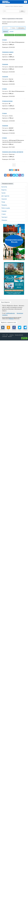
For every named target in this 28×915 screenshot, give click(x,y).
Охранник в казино (7, 52)
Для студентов (5, 196)
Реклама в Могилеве (19, 334)
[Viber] (19, 175)
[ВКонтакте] (10, 170)
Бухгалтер (4, 186)
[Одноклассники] (14, 170)
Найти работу (21, 27)
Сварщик (4, 211)
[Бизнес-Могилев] (6, 1)
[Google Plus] (18, 170)
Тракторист (4, 217)
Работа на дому (6, 208)
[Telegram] (22, 175)
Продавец (4, 205)
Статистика (4, 336)
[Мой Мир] (16, 170)
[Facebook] (11, 175)
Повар (3, 202)
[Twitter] (12, 170)
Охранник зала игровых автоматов (12, 152)
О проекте (12, 334)
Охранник (5, 64)
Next (23, 279)
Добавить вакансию (20, 35)
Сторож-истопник (7, 101)
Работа (11, 6)
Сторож (4, 40)
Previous (5, 279)
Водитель (4, 190)
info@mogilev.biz (10, 313)
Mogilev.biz (7, 6)
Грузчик (3, 193)
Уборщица (4, 220)
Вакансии (16, 6)
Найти (22, 11)
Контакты (10, 336)
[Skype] (17, 175)
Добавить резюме (9, 35)
